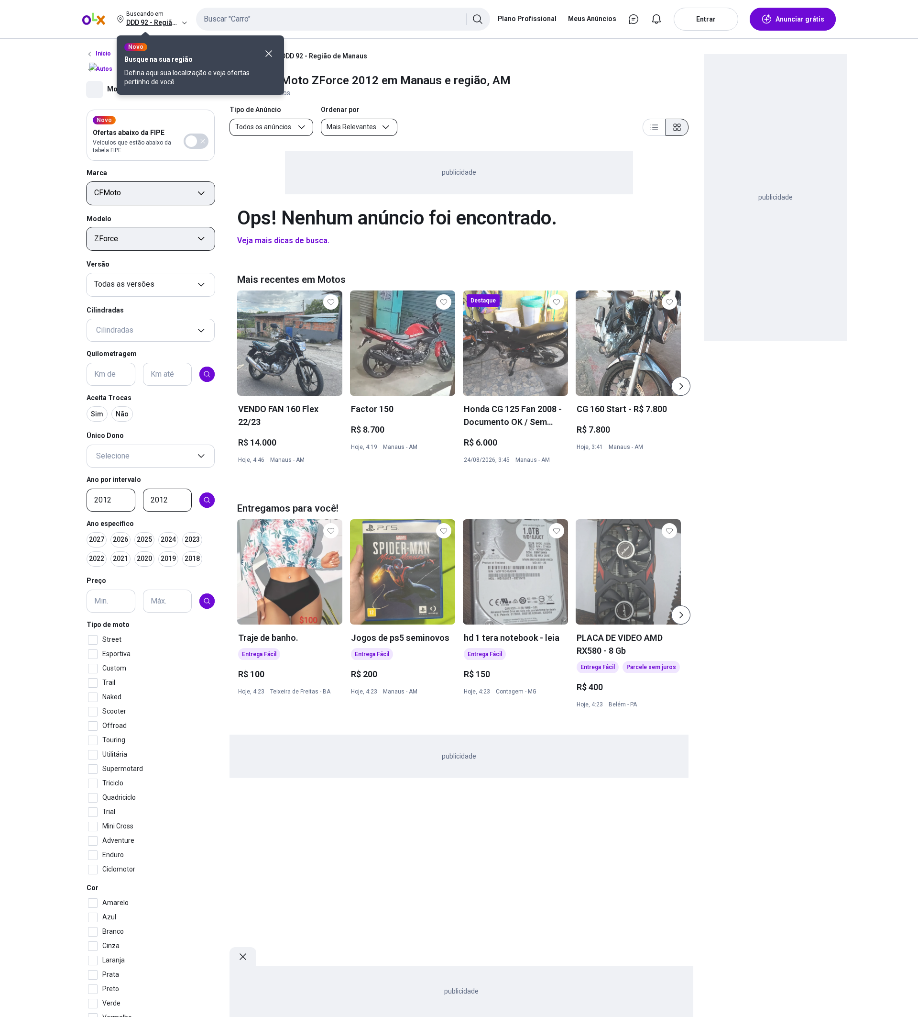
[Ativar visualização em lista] (654, 127)
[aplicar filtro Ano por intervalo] (207, 500)
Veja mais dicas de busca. (283, 240)
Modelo (99, 219)
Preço (96, 581)
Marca (97, 173)
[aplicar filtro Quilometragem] (207, 374)
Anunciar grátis (800, 19)
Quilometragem (112, 354)
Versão (98, 264)
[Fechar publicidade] (243, 956)
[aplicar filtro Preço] (207, 601)
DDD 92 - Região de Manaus (324, 56)
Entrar (706, 19)
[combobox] (343, 19)
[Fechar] (268, 53)
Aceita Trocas (109, 398)
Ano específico (110, 523)
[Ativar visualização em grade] (677, 127)
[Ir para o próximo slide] (680, 386)
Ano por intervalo (114, 479)
